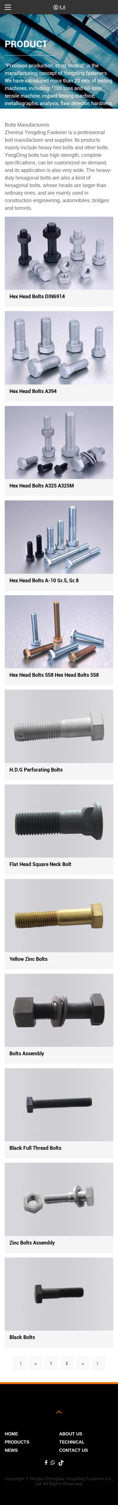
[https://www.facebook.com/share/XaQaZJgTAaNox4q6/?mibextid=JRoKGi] (46, 1463)
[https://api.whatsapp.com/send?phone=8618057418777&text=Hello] (53, 1463)
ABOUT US (70, 1433)
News (11, 1450)
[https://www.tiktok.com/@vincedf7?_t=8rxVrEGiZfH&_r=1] (61, 1463)
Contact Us (73, 1450)
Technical (72, 1442)
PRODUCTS (17, 1442)
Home (11, 1433)
